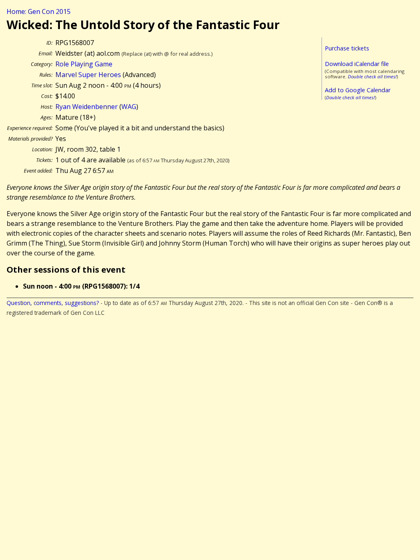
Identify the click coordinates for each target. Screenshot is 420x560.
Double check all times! (372, 76)
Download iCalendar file (357, 64)
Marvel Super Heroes (88, 74)
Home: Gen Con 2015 (39, 11)
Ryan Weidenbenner (86, 106)
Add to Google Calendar (357, 90)
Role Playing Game (83, 63)
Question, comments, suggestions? (53, 303)
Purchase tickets (347, 48)
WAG (128, 106)
